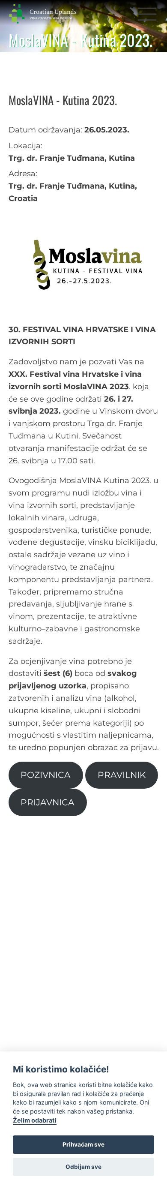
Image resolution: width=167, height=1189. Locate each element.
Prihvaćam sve (83, 1144)
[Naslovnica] (50, 14)
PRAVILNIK (122, 774)
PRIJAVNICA (48, 802)
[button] (147, 13)
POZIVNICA (46, 774)
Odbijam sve (83, 1166)
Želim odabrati (35, 1120)
